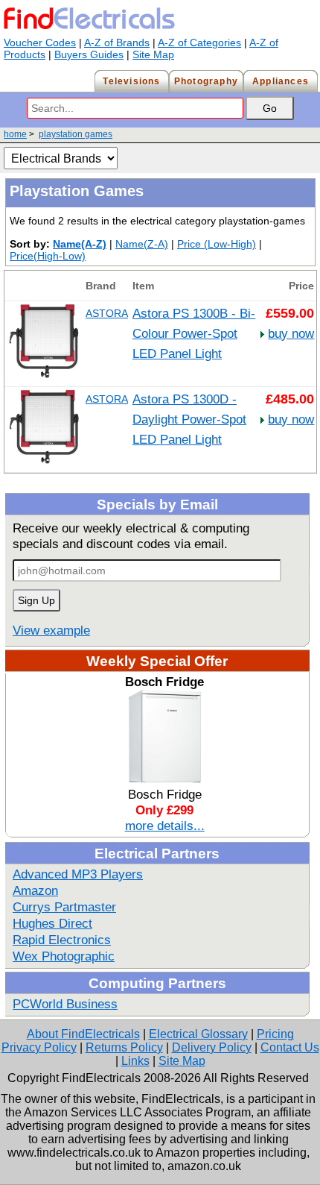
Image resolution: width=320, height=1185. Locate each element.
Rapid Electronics (62, 939)
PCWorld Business (65, 1003)
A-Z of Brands (117, 42)
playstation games (75, 134)
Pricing (275, 1034)
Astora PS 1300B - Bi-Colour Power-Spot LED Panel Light (193, 333)
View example (51, 630)
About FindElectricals (83, 1034)
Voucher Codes (40, 42)
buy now (291, 333)
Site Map (153, 54)
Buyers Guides (89, 54)
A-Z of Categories (199, 42)
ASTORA (107, 313)
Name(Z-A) (141, 244)
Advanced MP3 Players (78, 874)
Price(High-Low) (48, 256)
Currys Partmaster (64, 906)
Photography (206, 81)
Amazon (35, 890)
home (15, 134)
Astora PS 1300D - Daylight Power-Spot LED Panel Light (189, 419)
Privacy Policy (39, 1047)
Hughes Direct (52, 923)
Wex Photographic (64, 956)
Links (135, 1060)
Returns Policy (124, 1047)
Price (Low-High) (216, 244)
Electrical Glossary (198, 1034)
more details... (165, 825)
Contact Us (289, 1047)
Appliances (280, 81)
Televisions (131, 81)
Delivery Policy (212, 1047)
